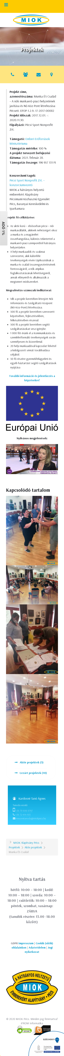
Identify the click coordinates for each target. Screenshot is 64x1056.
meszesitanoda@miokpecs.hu (31, 818)
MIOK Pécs (22, 1019)
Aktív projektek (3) (31, 762)
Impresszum (25, 943)
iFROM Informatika (32, 1023)
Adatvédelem (37, 947)
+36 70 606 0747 (24, 810)
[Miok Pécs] (31, 20)
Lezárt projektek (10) (33, 773)
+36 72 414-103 (23, 814)
